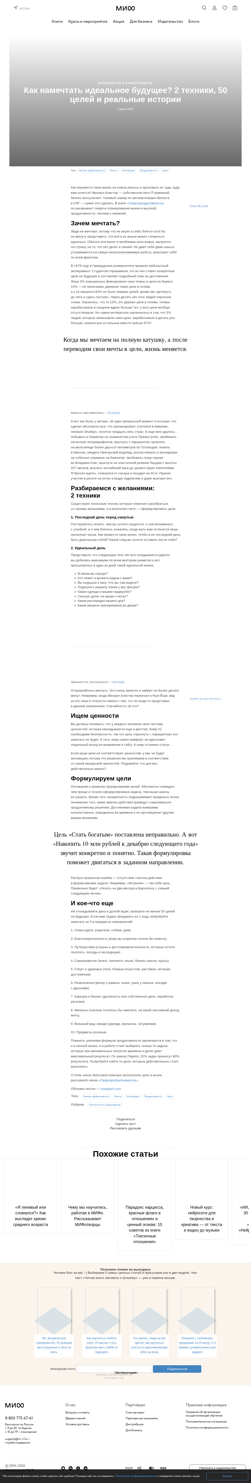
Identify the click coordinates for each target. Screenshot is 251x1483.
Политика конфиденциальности (207, 1428)
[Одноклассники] (78, 1468)
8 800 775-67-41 (19, 1418)
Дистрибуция (134, 1424)
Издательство (170, 22)
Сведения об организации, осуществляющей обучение (204, 1414)
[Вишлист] (224, 7)
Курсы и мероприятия (87, 22)
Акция (118, 22)
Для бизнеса (141, 22)
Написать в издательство (217, 1468)
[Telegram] (86, 1468)
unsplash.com (110, 1089)
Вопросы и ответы (77, 1413)
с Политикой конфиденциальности (135, 1476)
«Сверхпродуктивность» (146, 203)
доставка (25, 8)
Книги (57, 22)
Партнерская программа (142, 1418)
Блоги (193, 22)
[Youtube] (63, 1468)
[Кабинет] (214, 7)
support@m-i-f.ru (16, 1439)
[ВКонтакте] (71, 1468)
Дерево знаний (75, 1418)
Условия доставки (77, 1424)
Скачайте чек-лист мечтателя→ (206, 698)
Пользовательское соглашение (206, 1422)
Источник (114, 412)
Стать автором (135, 1413)
